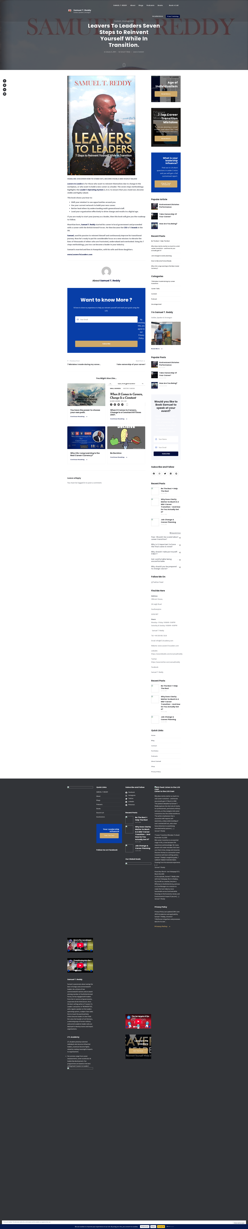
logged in (81, 482)
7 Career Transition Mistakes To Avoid (167, 835)
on (110, 52)
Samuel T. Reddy (82, 10)
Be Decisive (115, 453)
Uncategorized (156, 304)
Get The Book (138, 1051)
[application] (80, 945)
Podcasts (150, 5)
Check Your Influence (166, 184)
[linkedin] (170, 473)
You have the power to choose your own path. (85, 411)
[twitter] (165, 473)
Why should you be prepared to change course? (164, 567)
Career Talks (155, 288)
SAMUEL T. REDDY (120, 5)
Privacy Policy (156, 772)
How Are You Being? (168, 223)
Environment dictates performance (169, 205)
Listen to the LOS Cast (164, 791)
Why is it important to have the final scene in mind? (163, 545)
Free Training (173, 16)
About (132, 5)
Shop (153, 766)
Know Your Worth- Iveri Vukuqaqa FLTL (167, 871)
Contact (154, 746)
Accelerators (157, 16)
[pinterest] (138, 804)
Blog (152, 740)
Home (153, 735)
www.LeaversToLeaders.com (79, 254)
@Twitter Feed (157, 582)
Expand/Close (176, 533)
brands (134, 227)
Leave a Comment (138, 52)
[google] (176, 473)
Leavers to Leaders (75, 183)
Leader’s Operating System (91, 189)
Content (154, 294)
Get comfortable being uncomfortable (161, 560)
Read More (166, 94)
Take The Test (109, 835)
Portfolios (154, 751)
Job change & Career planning (161, 256)
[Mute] (88, 950)
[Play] (69, 950)
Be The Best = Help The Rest (160, 241)
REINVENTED (87, 1007)
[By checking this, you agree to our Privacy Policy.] (106, 328)
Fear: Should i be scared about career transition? (164, 538)
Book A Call (174, 5)
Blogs (141, 5)
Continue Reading (77, 416)
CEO (125, 227)
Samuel (70, 235)
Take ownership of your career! (168, 215)
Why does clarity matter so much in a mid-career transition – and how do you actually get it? (165, 248)
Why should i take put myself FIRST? (164, 553)
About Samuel (156, 761)
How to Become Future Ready (161, 261)
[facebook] (153, 473)
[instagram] (159, 473)
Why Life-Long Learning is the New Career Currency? (85, 454)
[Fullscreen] (91, 950)
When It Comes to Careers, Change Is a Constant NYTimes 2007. (125, 412)
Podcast (154, 299)
